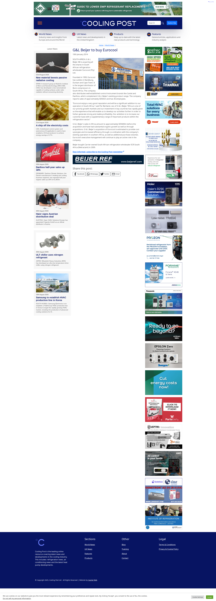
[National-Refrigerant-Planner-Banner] (108, 8)
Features (156, 34)
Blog (124, 544)
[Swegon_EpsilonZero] (163, 355)
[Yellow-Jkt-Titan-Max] (163, 86)
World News (45, 34)
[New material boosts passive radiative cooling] (52, 63)
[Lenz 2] (163, 490)
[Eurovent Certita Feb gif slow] (163, 382)
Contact (125, 558)
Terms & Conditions (167, 544)
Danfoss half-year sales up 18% (50, 168)
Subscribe (172, 23)
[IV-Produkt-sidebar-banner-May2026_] (163, 167)
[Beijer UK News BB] (108, 159)
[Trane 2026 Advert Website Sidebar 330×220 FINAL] (163, 113)
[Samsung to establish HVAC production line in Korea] (52, 282)
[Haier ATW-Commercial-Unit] (163, 194)
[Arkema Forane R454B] (163, 275)
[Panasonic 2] (163, 301)
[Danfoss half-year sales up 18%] (52, 152)
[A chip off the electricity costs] (52, 110)
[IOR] (163, 517)
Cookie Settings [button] (197, 597)
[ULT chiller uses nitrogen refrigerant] (52, 241)
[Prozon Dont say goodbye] (163, 248)
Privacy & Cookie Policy (168, 549)
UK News (81, 34)
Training (125, 549)
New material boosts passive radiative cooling (51, 79)
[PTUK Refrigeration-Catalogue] (163, 409)
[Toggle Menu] (40, 23)
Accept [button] (209, 597)
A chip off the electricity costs (52, 125)
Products (118, 34)
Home (101, 45)
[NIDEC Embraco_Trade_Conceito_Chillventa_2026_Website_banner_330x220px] (163, 328)
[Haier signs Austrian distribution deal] (52, 198)
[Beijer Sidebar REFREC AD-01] (163, 59)
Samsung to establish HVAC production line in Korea (51, 298)
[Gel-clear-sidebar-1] (163, 436)
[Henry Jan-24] (163, 140)
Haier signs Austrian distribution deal (47, 215)
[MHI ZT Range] (163, 221)
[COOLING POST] (163, 463)
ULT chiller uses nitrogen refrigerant (49, 256)
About (124, 553)
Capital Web (92, 580)
